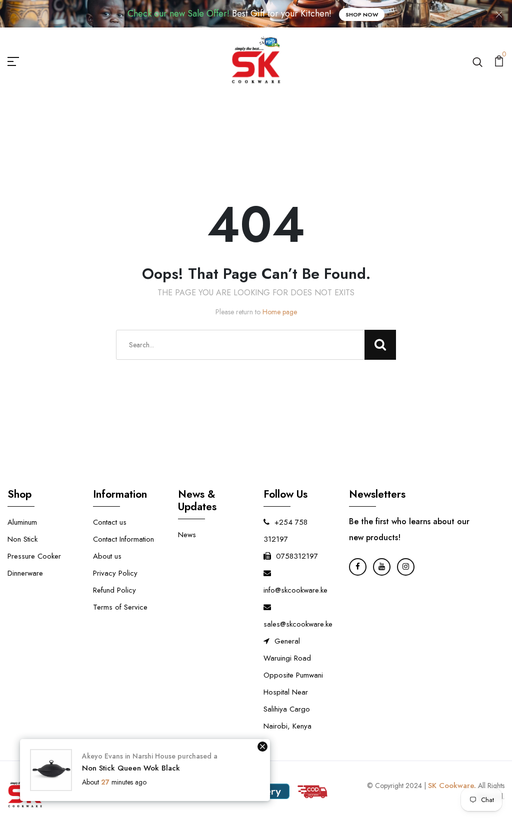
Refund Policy (114, 590)
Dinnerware (25, 573)
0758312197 (297, 556)
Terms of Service (120, 607)
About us (107, 556)
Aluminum (22, 522)
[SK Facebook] (357, 567)
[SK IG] (405, 567)
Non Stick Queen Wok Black (131, 768)
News (187, 534)
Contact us (109, 522)
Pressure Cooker (34, 556)
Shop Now (362, 14)
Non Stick (23, 539)
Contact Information (123, 539)
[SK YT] (381, 567)
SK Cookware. (452, 785)
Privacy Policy (115, 573)
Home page (279, 312)
